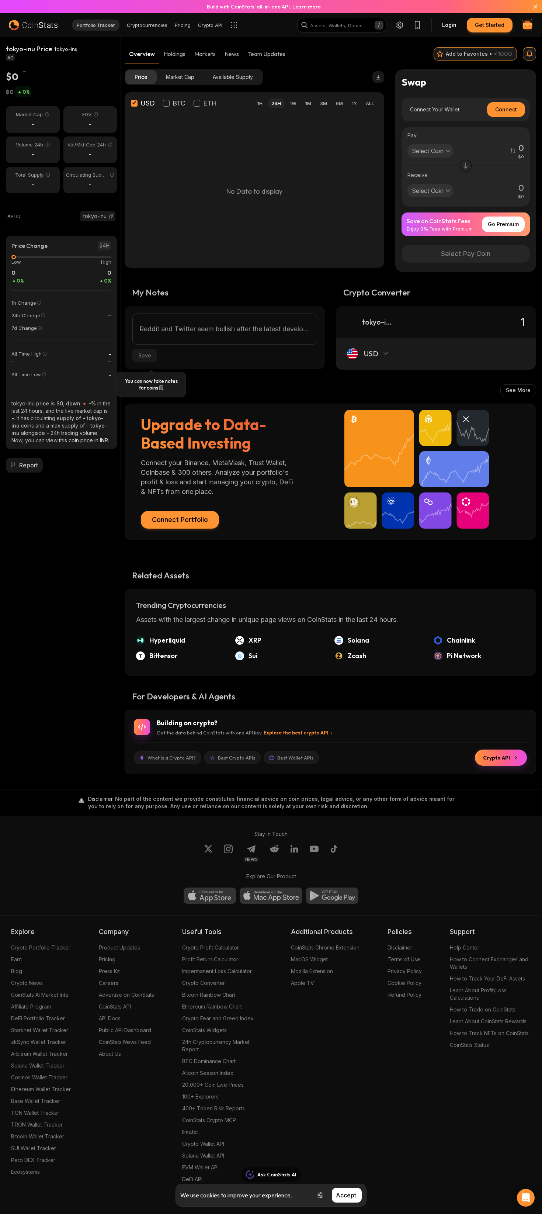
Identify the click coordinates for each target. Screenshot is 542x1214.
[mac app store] (271, 896)
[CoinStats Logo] (33, 25)
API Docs (110, 1018)
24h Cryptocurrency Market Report (216, 1045)
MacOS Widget (309, 959)
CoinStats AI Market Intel (40, 995)
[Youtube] (314, 853)
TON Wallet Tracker (35, 1113)
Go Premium (503, 224)
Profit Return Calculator (210, 959)
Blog (16, 971)
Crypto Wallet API (203, 1144)
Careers (108, 983)
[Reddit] (274, 853)
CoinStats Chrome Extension (325, 947)
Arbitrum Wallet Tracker (39, 1054)
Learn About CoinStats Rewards (488, 1021)
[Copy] (111, 216)
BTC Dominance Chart (209, 1061)
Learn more (306, 6)
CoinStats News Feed (125, 1042)
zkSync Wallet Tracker (38, 1042)
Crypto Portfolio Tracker (40, 947)
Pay (412, 135)
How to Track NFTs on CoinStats (489, 1033)
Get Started (489, 25)
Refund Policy (404, 995)
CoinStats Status (469, 1045)
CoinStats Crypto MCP (209, 1120)
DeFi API (192, 1179)
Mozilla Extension (312, 971)
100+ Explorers (200, 1096)
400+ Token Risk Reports (213, 1108)
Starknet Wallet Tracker (39, 1030)
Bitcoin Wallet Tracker (37, 1136)
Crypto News (27, 983)
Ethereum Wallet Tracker (41, 1089)
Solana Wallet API (203, 1155)
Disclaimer (400, 947)
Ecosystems (25, 1172)
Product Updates (119, 947)
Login (449, 25)
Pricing (107, 959)
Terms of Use (404, 959)
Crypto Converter (203, 983)
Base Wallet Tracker (35, 1101)
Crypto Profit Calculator (210, 947)
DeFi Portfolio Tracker (38, 1018)
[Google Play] (332, 896)
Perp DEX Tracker (33, 1160)
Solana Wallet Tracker (38, 1065)
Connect (506, 109)
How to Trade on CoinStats (482, 1009)
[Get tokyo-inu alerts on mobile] (529, 53)
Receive (417, 175)
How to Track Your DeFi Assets (487, 978)
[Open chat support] (526, 1198)
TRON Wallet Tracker (37, 1124)
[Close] (531, 7)
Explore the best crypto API (296, 733)
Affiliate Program (31, 1006)
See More (518, 390)
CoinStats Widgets (204, 1030)
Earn (16, 959)
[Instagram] (228, 853)
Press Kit (109, 971)
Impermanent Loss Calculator (217, 971)
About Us (110, 1054)
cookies (210, 1195)
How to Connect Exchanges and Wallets (489, 963)
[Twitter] (208, 853)
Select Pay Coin (465, 253)
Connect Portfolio (180, 519)
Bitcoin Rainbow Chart (208, 995)
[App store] (210, 896)
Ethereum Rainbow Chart (212, 1006)
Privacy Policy (405, 971)
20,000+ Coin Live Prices (213, 1085)
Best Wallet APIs (295, 758)
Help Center (464, 947)
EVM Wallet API (200, 1167)
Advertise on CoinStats (126, 995)
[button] (111, 216)
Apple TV (302, 983)
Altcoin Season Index (207, 1073)
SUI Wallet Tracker (33, 1148)
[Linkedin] (294, 853)
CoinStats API (115, 1006)
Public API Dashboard (125, 1030)
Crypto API (496, 757)
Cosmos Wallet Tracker (39, 1077)
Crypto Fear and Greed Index (218, 1018)
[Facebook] (334, 853)
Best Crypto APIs (236, 758)
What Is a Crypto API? (171, 758)
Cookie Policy (404, 983)
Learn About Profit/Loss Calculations (478, 994)
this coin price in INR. (84, 440)
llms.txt (190, 1132)
